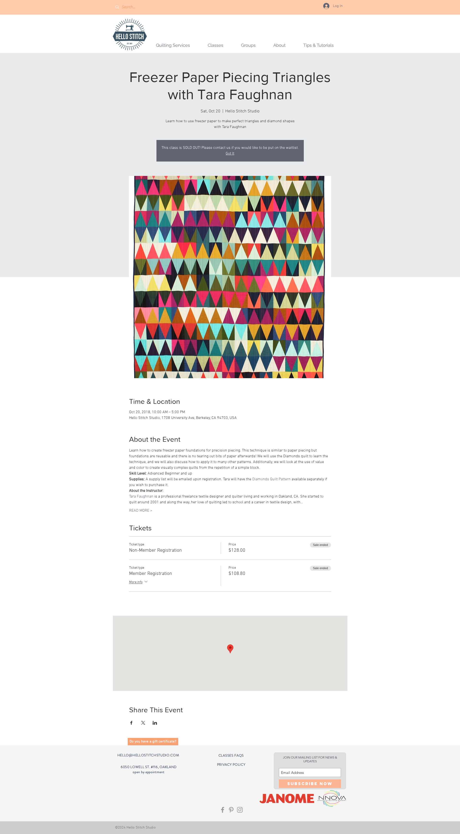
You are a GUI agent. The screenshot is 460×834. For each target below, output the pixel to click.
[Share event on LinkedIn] (155, 723)
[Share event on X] (143, 723)
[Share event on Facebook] (131, 723)
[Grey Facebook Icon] (222, 810)
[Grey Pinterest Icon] (231, 810)
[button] (248, 45)
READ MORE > (140, 510)
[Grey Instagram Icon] (240, 810)
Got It (230, 153)
